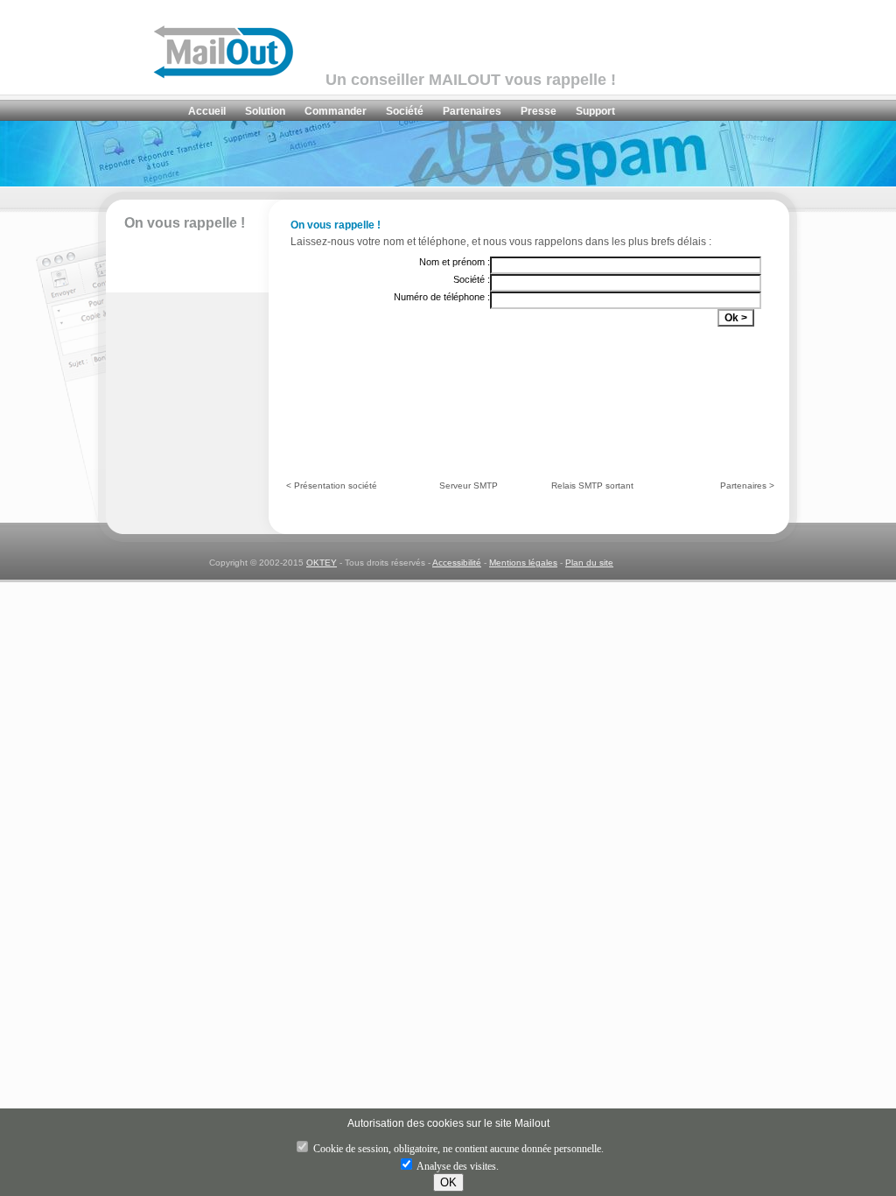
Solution (265, 111)
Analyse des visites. (457, 1166)
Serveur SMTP (468, 485)
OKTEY (321, 562)
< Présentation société (331, 485)
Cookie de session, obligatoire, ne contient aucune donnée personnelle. (457, 1149)
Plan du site (589, 562)
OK (448, 1182)
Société (405, 111)
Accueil (207, 111)
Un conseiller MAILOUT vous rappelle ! (471, 79)
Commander (335, 111)
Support (595, 111)
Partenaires (472, 111)
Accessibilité (456, 562)
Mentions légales (523, 562)
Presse (538, 111)
